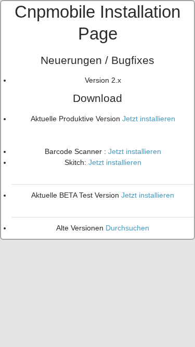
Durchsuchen (127, 228)
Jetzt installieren (148, 118)
